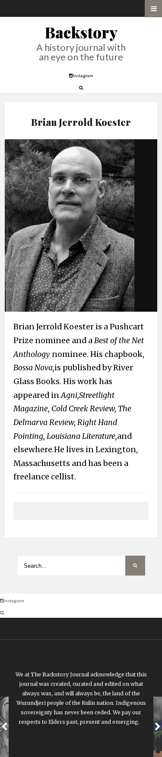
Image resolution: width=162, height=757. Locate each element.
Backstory (81, 32)
